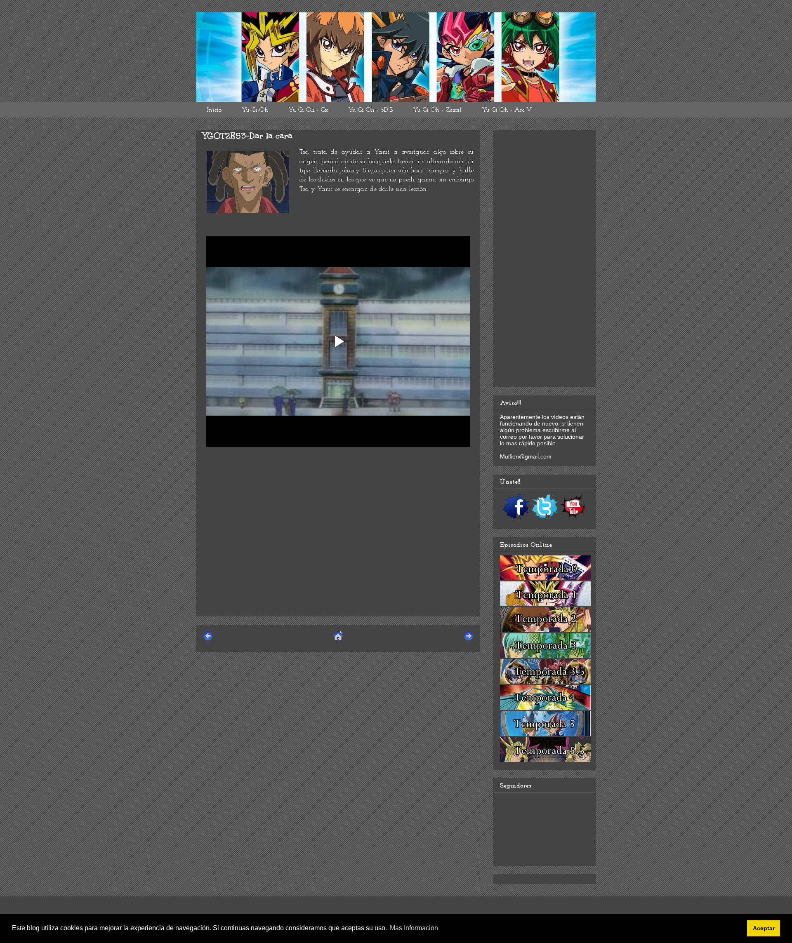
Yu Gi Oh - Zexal (437, 110)
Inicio (214, 110)
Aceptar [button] (764, 928)
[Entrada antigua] (469, 639)
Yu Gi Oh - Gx (308, 110)
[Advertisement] (338, 552)
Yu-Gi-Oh (255, 110)
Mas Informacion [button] (414, 927)
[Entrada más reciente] (208, 639)
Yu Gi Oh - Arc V (507, 110)
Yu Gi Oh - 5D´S (370, 110)
